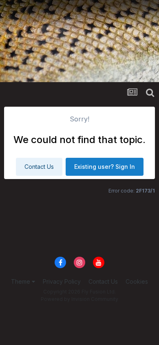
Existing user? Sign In (104, 166)
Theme (21, 281)
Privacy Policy (62, 281)
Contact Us (39, 166)
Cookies (137, 281)
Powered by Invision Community (79, 299)
